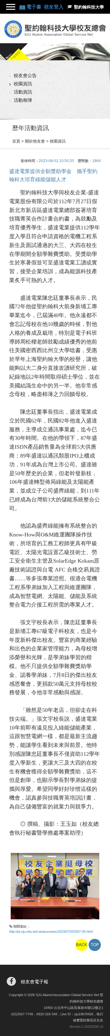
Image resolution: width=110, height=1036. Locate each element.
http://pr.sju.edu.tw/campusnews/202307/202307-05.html (51, 931)
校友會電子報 (34, 981)
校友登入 (54, 6)
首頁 (16, 141)
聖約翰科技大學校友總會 (54, 29)
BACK (81, 944)
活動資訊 (23, 91)
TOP (95, 944)
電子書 (34, 6)
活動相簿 (23, 100)
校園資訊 (23, 83)
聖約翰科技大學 (89, 7)
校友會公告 (25, 75)
